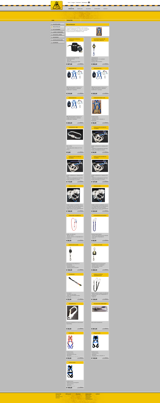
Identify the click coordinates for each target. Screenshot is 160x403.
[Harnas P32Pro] (95, 342)
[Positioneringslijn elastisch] (94, 224)
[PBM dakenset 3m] (75, 104)
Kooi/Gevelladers (57, 34)
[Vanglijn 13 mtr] (73, 195)
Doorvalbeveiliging (58, 39)
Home (69, 2)
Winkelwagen (84, 2)
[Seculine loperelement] (100, 308)
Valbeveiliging (56, 24)
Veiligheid (88, 8)
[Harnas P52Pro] (70, 371)
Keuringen (55, 42)
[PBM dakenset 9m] (100, 74)
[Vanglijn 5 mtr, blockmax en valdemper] (75, 165)
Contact (105, 8)
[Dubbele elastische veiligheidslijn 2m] (96, 284)
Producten (71, 8)
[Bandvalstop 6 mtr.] (94, 253)
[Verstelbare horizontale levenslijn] (75, 47)
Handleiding (89, 396)
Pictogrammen (56, 29)
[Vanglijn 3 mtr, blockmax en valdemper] (100, 136)
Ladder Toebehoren (58, 32)
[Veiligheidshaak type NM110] (72, 312)
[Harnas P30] (70, 342)
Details (81, 63)
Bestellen (79, 8)
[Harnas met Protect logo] (96, 106)
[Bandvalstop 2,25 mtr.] (70, 253)
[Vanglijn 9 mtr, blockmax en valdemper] (100, 165)
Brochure (88, 395)
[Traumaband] (75, 282)
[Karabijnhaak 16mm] (75, 134)
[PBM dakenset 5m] (75, 74)
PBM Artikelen (56, 26)
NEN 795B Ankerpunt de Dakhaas (59, 396)
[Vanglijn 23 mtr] (98, 195)
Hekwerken (55, 37)
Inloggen (73, 2)
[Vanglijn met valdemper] (74, 224)
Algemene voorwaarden (89, 398)
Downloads (78, 2)
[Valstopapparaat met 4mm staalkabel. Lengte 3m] (94, 49)
